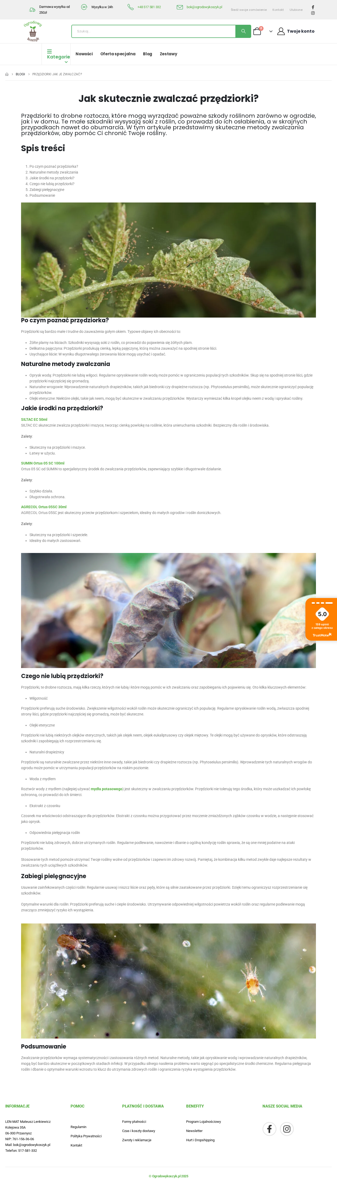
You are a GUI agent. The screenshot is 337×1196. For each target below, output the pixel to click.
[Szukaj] (243, 31)
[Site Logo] (33, 31)
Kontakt (278, 10)
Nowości (84, 54)
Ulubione (296, 10)
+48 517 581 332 (149, 7)
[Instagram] (313, 13)
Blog (147, 54)
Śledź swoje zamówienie (249, 10)
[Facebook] (313, 7)
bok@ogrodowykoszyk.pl (204, 7)
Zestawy (168, 54)
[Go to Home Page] (6, 74)
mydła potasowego (106, 789)
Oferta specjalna (117, 54)
